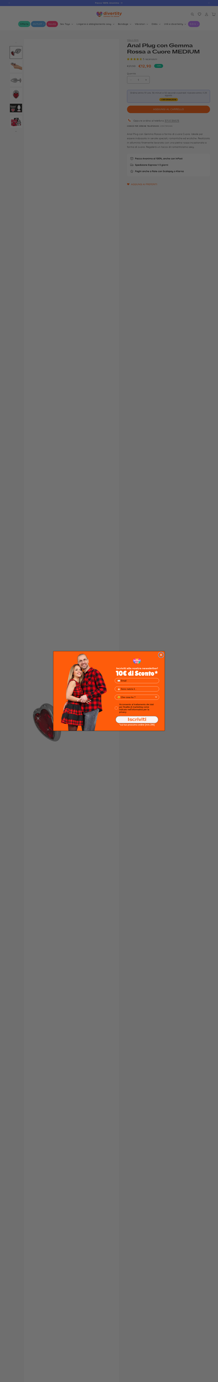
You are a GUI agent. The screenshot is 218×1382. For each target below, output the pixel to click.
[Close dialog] (161, 654)
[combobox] (135, 697)
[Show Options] (156, 697)
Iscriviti (137, 719)
